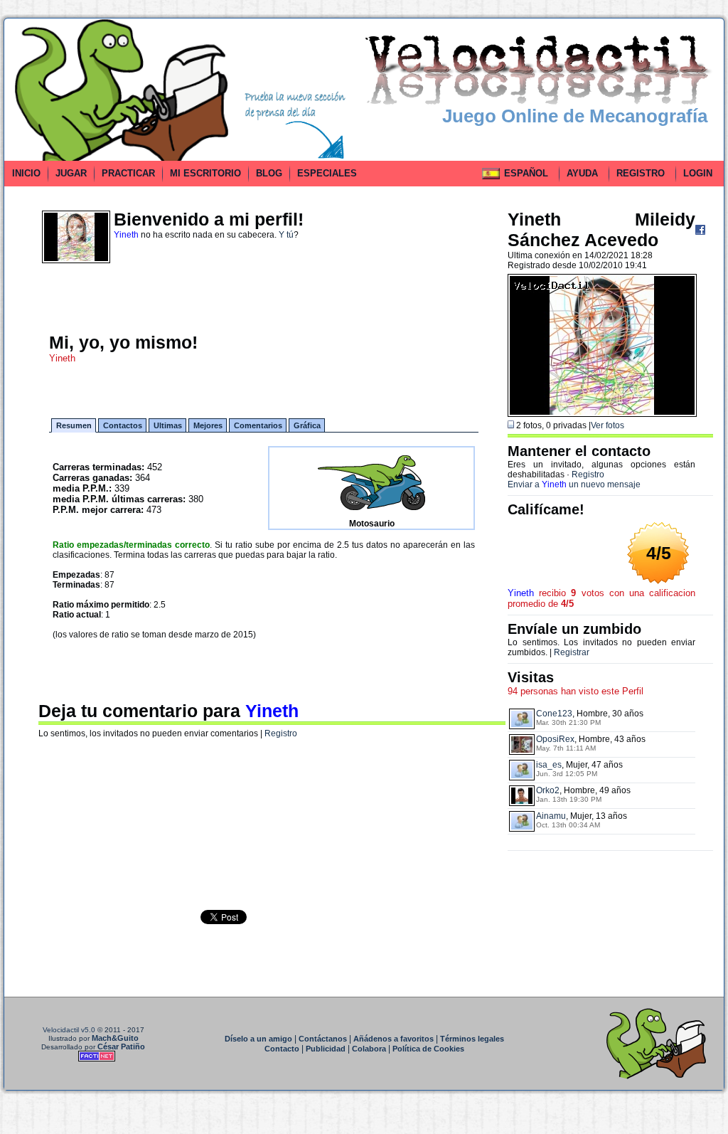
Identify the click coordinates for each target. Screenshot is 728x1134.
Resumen (74, 425)
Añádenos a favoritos (393, 1038)
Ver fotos (607, 425)
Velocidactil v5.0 (69, 1030)
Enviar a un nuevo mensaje (574, 484)
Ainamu (551, 816)
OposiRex (555, 739)
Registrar (571, 652)
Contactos (122, 425)
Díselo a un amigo (258, 1038)
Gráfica (307, 425)
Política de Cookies (428, 1048)
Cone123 (554, 714)
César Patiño (121, 1046)
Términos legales (472, 1038)
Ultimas (168, 425)
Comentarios (258, 425)
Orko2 (548, 790)
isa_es (549, 765)
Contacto (281, 1048)
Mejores (208, 425)
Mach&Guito (115, 1038)
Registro (280, 733)
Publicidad (326, 1048)
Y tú (286, 235)
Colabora (369, 1048)
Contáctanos (323, 1038)
